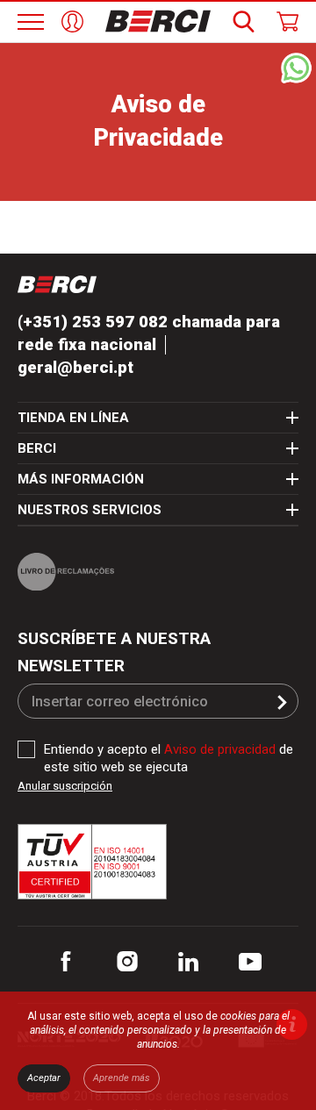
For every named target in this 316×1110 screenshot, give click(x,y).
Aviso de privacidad (221, 750)
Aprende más (121, 1078)
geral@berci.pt (76, 368)
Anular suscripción (65, 786)
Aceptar (44, 1078)
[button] (282, 703)
